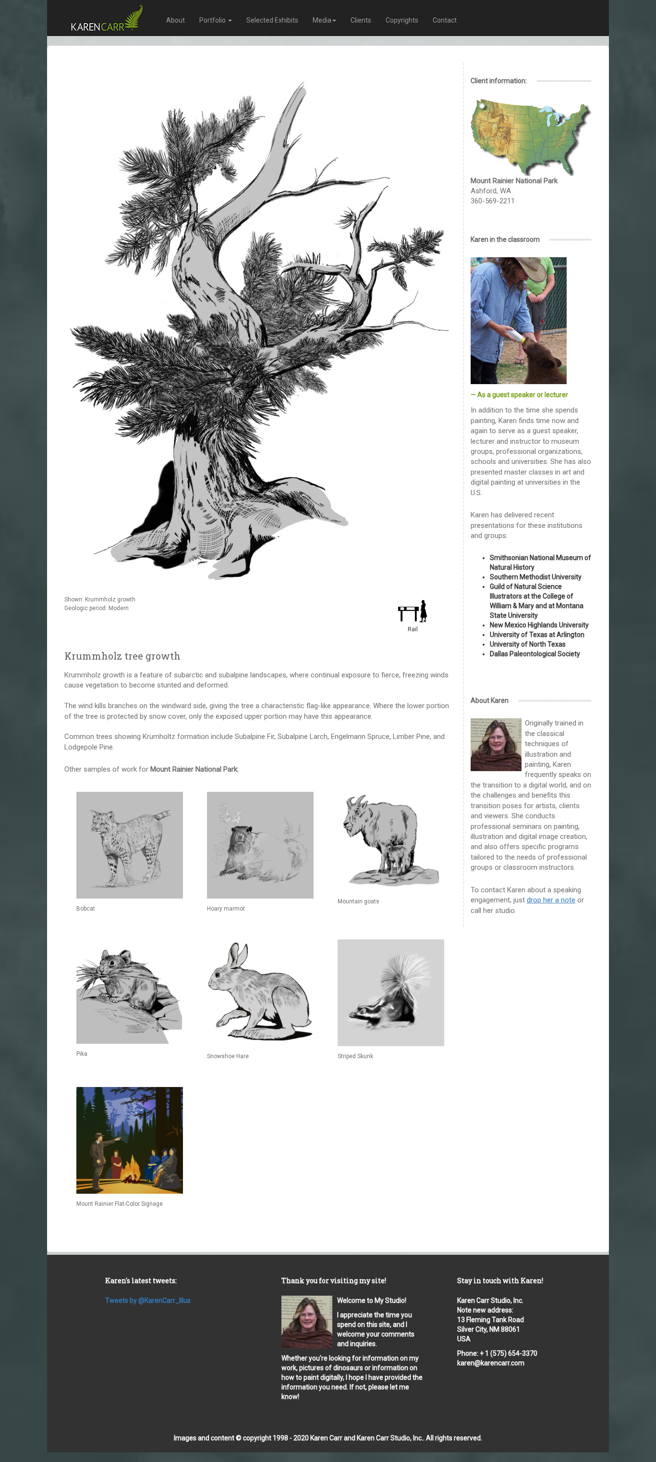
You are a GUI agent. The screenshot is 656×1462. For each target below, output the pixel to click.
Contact (445, 20)
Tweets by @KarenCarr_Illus (148, 1300)
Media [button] (322, 20)
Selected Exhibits (272, 20)
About (175, 20)
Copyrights (402, 20)
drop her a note (551, 900)
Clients (361, 20)
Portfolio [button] (213, 20)
